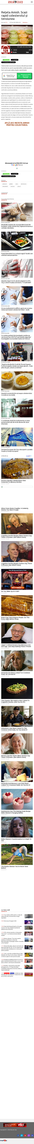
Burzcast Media (23, 1138)
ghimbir (11, 183)
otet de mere (23, 183)
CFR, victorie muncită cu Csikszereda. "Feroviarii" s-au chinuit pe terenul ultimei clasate (11, 934)
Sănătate (25, 22)
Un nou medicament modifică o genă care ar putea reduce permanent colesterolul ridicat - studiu (16, 309)
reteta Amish (5, 186)
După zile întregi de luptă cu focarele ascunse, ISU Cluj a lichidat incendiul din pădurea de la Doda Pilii (11, 928)
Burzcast (16, 1138)
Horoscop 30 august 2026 (8, 920)
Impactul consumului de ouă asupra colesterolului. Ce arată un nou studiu (16, 394)
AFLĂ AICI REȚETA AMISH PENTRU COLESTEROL (17, 124)
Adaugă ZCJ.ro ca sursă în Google (10, 75)
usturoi (19, 186)
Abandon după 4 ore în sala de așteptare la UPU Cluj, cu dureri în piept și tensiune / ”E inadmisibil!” (16, 281)
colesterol (4, 183)
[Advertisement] (17, 144)
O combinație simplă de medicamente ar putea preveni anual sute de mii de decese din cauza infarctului (15, 422)
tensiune (13, 186)
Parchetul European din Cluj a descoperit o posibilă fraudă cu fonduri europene (16, 450)
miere (17, 183)
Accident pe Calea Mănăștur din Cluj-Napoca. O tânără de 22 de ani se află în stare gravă (12, 975)
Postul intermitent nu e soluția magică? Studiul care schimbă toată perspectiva (17, 254)
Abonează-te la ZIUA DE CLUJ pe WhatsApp (25, 76)
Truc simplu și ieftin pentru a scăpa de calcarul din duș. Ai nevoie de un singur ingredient (11, 916)
